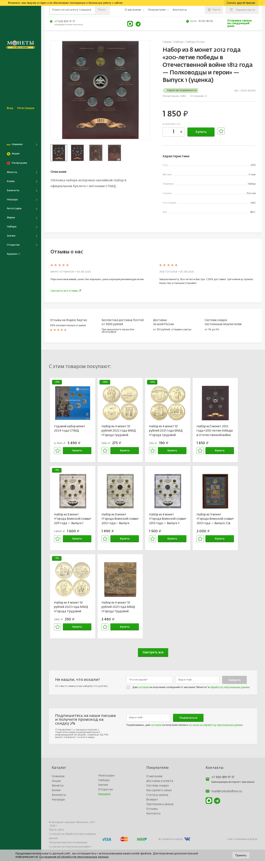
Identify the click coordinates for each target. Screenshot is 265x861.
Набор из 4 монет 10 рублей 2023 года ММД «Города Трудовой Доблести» (71, 607)
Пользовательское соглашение (68, 842)
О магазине (133, 10)
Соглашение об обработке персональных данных (74, 857)
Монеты (57, 785)
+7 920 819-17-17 (65, 21)
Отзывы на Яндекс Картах (68, 320)
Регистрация (25, 108)
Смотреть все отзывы (64, 291)
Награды (58, 799)
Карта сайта (56, 829)
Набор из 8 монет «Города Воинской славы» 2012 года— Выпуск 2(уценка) (120, 519)
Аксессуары (106, 775)
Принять (241, 855)
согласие (143, 687)
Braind (253, 839)
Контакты (180, 10)
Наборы (104, 780)
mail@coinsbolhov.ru (226, 791)
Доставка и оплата (159, 781)
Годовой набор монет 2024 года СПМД (69, 428)
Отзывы (152, 809)
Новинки (58, 776)
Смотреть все (153, 652)
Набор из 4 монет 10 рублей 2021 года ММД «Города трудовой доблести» (166, 431)
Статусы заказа (157, 795)
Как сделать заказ (159, 790)
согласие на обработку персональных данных (216, 725)
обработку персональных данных (230, 687)
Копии (56, 790)
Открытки (105, 789)
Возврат (152, 799)
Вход (10, 108)
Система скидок (157, 785)
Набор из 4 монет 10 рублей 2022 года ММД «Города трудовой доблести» (118, 431)
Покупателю (157, 10)
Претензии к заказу (160, 804)
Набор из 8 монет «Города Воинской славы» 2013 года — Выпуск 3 (167, 519)
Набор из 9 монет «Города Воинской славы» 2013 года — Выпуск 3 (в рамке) (215, 519)
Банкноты (59, 795)
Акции (56, 781)
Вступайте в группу (170, 839)
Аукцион (104, 794)
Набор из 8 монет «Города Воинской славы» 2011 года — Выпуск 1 (72, 519)
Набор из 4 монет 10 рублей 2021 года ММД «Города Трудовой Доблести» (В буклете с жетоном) (118, 607)
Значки (103, 785)
